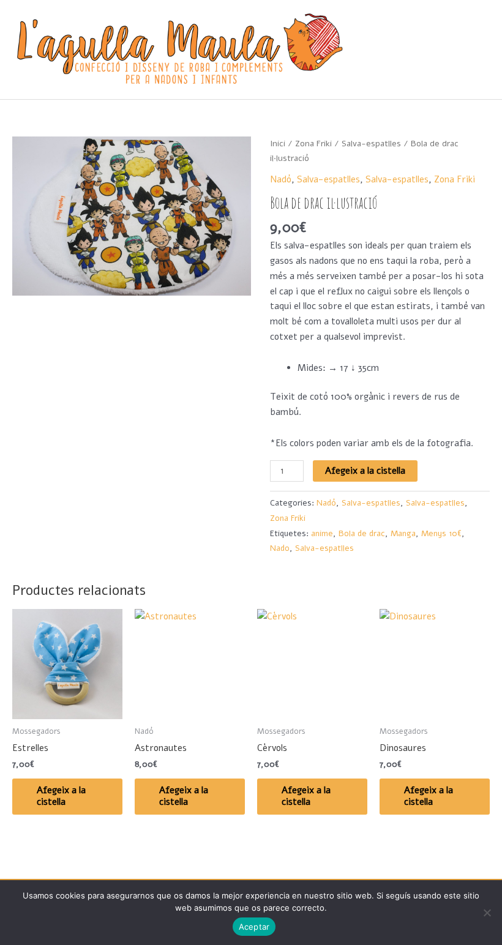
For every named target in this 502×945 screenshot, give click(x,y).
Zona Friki (313, 143)
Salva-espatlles (371, 143)
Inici (277, 143)
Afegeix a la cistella (365, 471)
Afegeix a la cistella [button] (61, 796)
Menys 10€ (441, 533)
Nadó (280, 179)
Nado (280, 548)
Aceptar (254, 927)
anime (322, 533)
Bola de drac (362, 533)
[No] (487, 912)
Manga (403, 533)
